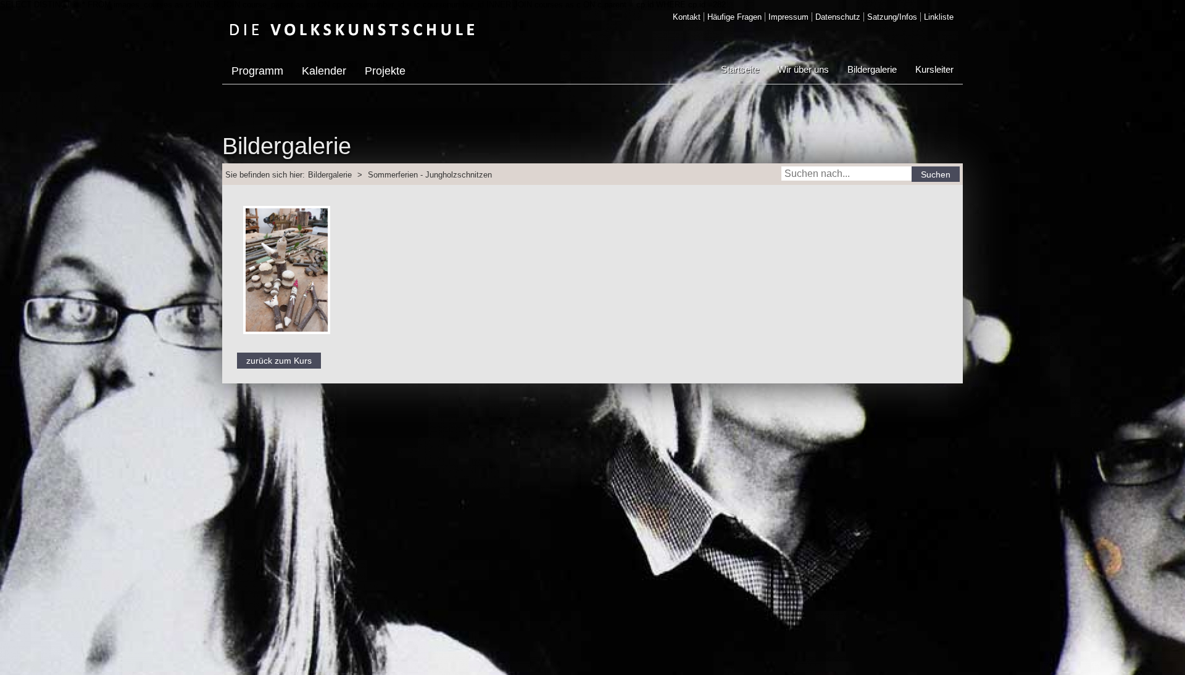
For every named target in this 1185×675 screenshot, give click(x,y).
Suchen (935, 174)
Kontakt (687, 17)
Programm (257, 71)
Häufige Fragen (734, 17)
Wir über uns (803, 70)
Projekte (385, 71)
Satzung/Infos (892, 17)
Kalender (324, 71)
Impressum (788, 17)
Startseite (740, 70)
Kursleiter (934, 70)
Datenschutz (837, 17)
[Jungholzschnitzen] (286, 337)
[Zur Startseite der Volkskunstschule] (352, 29)
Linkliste (939, 17)
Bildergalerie (872, 70)
